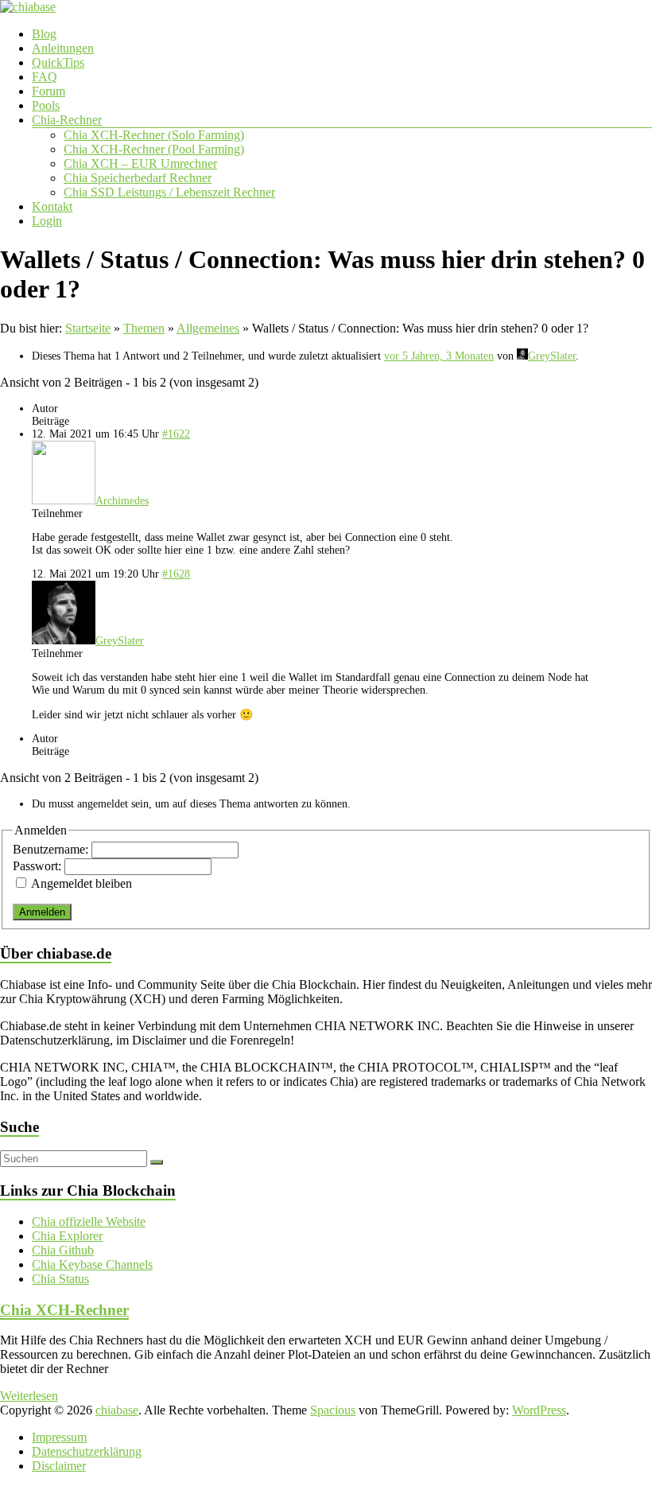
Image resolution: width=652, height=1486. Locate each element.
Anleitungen (63, 48)
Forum (48, 91)
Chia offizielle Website (89, 1221)
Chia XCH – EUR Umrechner (140, 163)
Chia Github (63, 1250)
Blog (44, 34)
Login (47, 221)
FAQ (44, 77)
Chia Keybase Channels (92, 1264)
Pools (46, 105)
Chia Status (60, 1279)
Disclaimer (59, 1465)
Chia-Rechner (67, 119)
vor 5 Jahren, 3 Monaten (439, 356)
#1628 (176, 574)
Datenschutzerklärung (87, 1451)
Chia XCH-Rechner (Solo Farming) (154, 135)
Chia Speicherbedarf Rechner (138, 178)
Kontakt (52, 206)
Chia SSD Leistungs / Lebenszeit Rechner (169, 192)
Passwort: (38, 866)
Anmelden (42, 912)
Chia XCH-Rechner (64, 1309)
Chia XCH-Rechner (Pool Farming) (154, 149)
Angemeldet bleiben (81, 883)
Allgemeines (208, 328)
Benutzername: (52, 849)
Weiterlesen (29, 1395)
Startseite (88, 328)
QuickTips (58, 62)
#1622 (176, 434)
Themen (144, 328)
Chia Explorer (67, 1236)
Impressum (59, 1437)
